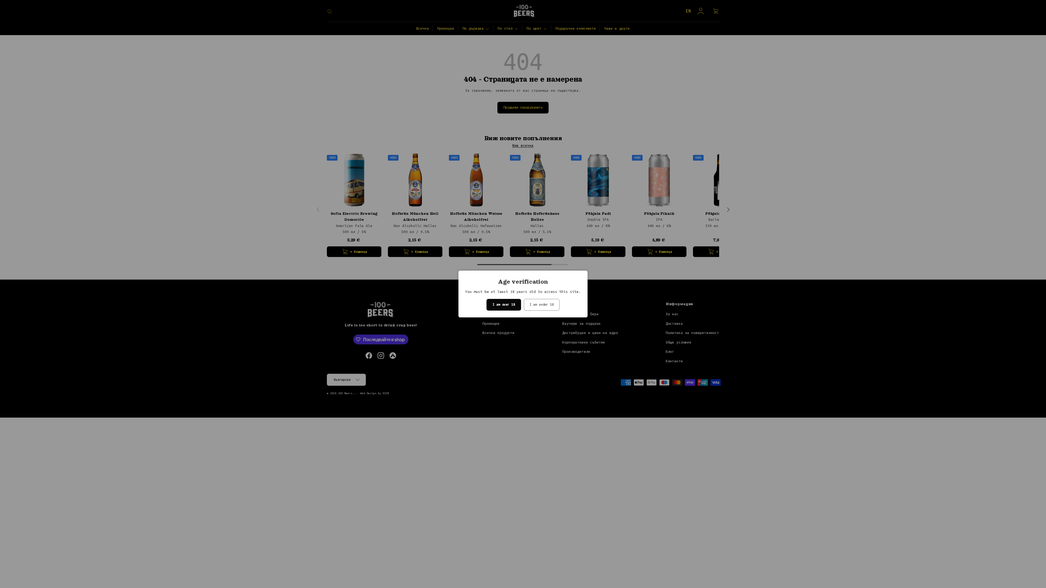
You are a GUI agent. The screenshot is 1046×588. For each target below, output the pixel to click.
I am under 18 (542, 304)
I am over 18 (503, 304)
